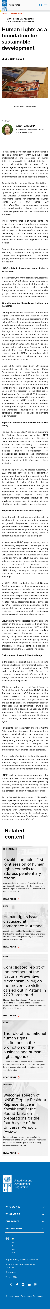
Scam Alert (11, 1272)
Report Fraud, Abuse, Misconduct (22, 1259)
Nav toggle (45, 5)
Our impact (12, 1221)
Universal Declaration (19, 195)
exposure (35, 1284)
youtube (29, 1284)
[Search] (13, 1246)
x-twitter (10, 1284)
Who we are (13, 1206)
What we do (13, 1214)
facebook (17, 1284)
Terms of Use (12, 1277)
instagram (23, 1284)
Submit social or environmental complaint (21, 1266)
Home (5, 13)
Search (40, 5)
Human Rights (40, 195)
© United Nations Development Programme (24, 1296)
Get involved (14, 1228)
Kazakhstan (15, 4)
